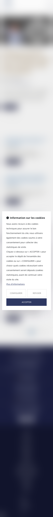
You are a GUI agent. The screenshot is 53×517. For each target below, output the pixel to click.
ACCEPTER (26, 302)
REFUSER (37, 293)
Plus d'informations (15, 284)
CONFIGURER (16, 293)
